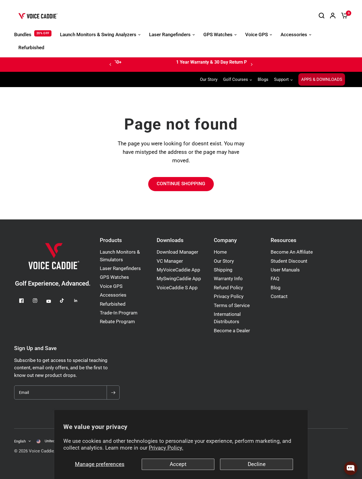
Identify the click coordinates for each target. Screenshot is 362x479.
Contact (279, 296)
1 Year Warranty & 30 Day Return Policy (168, 62)
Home (220, 252)
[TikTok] (66, 300)
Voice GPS (111, 286)
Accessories (113, 295)
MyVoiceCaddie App (178, 270)
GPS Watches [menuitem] (217, 34)
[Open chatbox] (350, 468)
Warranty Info (228, 278)
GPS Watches (114, 277)
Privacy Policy (229, 296)
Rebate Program (117, 321)
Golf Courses (235, 79)
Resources (283, 240)
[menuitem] (210, 79)
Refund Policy (228, 287)
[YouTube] (52, 301)
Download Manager (177, 252)
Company (225, 240)
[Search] (321, 15)
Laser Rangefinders (120, 268)
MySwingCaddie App (179, 278)
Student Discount (289, 261)
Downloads (170, 240)
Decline (257, 464)
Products (111, 240)
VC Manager (170, 261)
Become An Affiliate (292, 252)
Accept (178, 464)
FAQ (275, 278)
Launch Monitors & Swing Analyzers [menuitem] (98, 34)
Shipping (223, 270)
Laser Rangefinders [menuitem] (170, 34)
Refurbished (113, 304)
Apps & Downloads (321, 79)
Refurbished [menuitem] (31, 47)
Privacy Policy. (166, 448)
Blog (276, 287)
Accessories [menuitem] (294, 34)
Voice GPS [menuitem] (256, 34)
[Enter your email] (113, 392)
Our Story (208, 79)
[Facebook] (25, 300)
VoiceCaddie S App (177, 287)
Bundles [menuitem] (22, 34)
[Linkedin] (80, 300)
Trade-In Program (118, 313)
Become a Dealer (232, 330)
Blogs (263, 79)
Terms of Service (232, 305)
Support (281, 79)
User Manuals (285, 270)
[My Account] (332, 15)
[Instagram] (39, 300)
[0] (343, 15)
